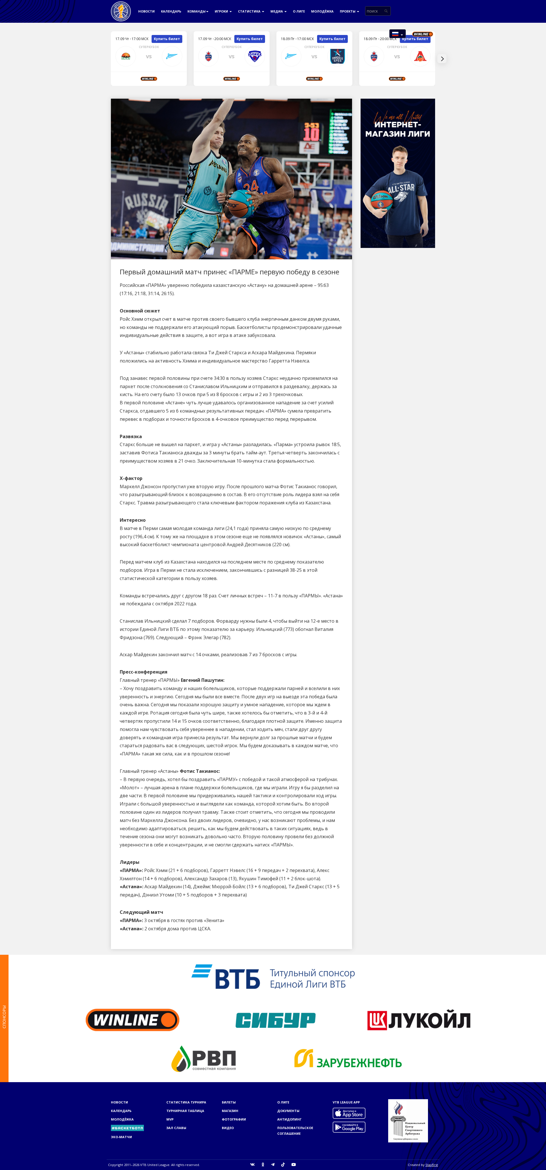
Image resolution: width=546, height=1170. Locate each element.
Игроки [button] (222, 11)
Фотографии (234, 1119)
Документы (288, 1111)
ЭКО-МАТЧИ (121, 1137)
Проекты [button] (348, 11)
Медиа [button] (277, 11)
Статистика (249, 11)
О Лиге (299, 11)
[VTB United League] (121, 7)
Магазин (230, 1111)
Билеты (229, 1102)
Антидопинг (289, 1119)
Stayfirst (431, 1165)
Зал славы (176, 1128)
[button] (398, 34)
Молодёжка (322, 11)
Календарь (171, 11)
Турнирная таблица (185, 1111)
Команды (196, 11)
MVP (169, 1119)
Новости (146, 11)
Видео (228, 1128)
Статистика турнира (186, 1102)
